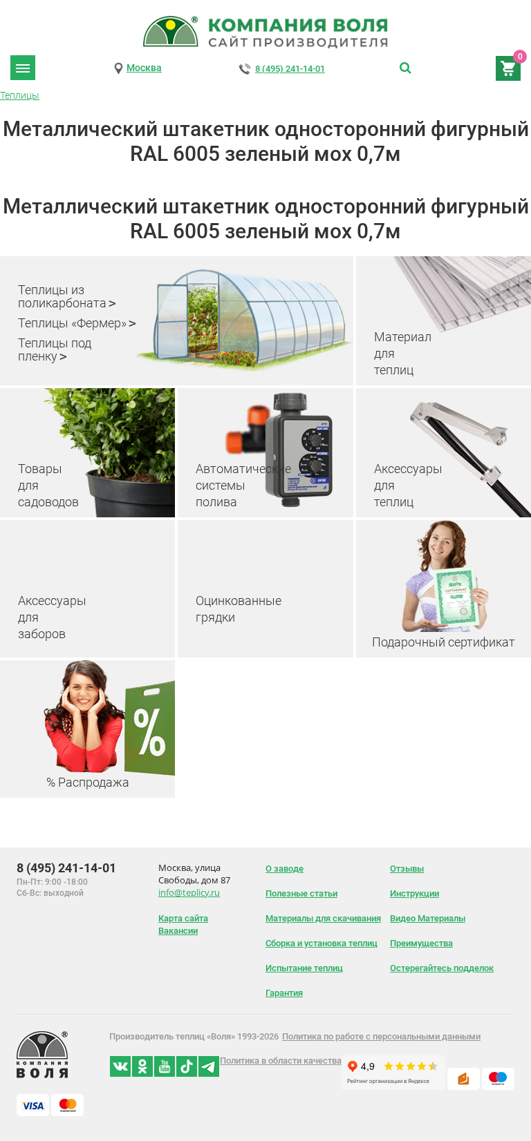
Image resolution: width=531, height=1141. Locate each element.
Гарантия (284, 993)
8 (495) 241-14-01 (290, 69)
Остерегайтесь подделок (442, 968)
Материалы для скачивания (323, 918)
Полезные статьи (301, 893)
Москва (144, 67)
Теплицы (19, 95)
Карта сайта (183, 918)
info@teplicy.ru (189, 892)
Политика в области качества (281, 1060)
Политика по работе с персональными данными (381, 1036)
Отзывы (407, 868)
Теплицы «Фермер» (72, 323)
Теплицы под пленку (54, 349)
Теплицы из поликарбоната (62, 296)
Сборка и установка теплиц (322, 943)
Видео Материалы (427, 918)
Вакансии (178, 931)
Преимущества (421, 943)
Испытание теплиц (304, 968)
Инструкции (414, 893)
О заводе (285, 868)
